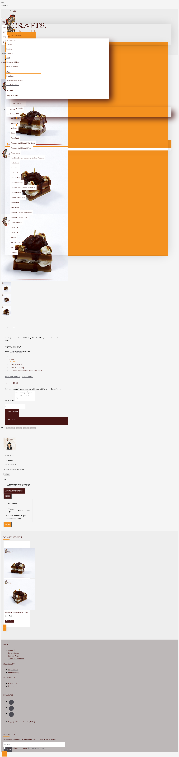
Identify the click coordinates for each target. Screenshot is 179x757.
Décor (8, 72)
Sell (14, 11)
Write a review (27, 377)
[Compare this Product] (10, 624)
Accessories (11, 40)
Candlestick (10, 428)
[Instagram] (11, 708)
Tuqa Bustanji (14, 455)
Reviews (12, 327)
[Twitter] (11, 714)
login (12, 352)
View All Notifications (14, 491)
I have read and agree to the (25, 748)
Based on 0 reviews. (12, 377)
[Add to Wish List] (7, 624)
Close (7, 496)
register (19, 352)
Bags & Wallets (12, 95)
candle (33, 428)
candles (19, 428)
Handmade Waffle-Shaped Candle (16, 613)
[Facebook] (11, 702)
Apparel (9, 90)
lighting (26, 428)
